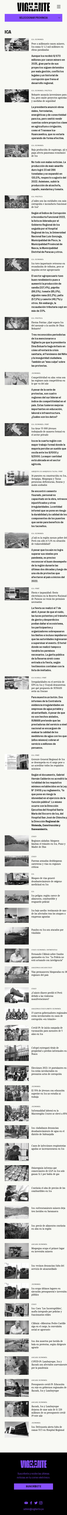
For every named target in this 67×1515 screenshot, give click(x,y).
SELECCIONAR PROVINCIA (33, 17)
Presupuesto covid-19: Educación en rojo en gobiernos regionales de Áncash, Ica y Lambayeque (49, 1387)
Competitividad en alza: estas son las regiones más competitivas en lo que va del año (48, 380)
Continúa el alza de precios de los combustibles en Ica (48, 1190)
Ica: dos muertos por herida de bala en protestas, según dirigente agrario (48, 1344)
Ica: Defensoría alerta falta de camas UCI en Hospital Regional (47, 1428)
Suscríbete (33, 1486)
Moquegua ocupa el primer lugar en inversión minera (47, 1250)
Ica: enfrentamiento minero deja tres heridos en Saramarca (48, 1210)
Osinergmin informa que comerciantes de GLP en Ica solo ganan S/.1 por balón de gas (48, 1171)
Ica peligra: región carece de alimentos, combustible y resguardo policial (45, 898)
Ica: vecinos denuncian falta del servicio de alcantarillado (47, 1267)
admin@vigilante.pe (33, 1509)
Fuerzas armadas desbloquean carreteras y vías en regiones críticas (46, 863)
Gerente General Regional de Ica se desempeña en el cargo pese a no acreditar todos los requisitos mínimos (48, 764)
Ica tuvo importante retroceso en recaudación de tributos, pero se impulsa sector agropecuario (48, 266)
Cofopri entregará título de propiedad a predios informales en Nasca (49, 1050)
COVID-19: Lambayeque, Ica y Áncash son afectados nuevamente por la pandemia (49, 1364)
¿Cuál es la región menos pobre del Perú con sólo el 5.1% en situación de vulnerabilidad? (49, 540)
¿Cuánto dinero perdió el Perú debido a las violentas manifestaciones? (46, 995)
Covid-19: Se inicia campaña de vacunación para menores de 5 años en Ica (47, 1030)
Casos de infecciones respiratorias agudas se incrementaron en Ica (48, 1147)
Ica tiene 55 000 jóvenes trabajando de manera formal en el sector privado (48, 431)
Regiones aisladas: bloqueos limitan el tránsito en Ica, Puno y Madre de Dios (48, 843)
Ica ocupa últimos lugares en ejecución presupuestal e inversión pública (49, 1291)
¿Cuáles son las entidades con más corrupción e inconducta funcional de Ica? (48, 203)
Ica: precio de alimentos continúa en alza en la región (48, 1227)
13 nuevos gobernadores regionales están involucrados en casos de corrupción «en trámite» (49, 1015)
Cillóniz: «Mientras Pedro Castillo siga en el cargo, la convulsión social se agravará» (48, 1326)
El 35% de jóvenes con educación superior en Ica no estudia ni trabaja (48, 1093)
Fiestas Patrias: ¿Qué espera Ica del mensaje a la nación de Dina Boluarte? (47, 325)
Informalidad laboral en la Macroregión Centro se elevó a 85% (49, 1112)
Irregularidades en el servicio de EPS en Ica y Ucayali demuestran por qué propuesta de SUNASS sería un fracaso (48, 686)
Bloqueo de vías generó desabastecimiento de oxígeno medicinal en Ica (46, 881)
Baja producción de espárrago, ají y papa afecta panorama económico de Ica (49, 152)
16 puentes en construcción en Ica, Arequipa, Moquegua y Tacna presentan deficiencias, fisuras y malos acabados (49, 480)
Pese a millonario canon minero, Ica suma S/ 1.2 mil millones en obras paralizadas (48, 46)
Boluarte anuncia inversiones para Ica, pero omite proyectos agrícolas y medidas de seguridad (49, 97)
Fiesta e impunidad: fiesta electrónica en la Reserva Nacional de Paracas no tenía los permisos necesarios (49, 597)
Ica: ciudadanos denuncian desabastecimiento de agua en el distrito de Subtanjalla (47, 1131)
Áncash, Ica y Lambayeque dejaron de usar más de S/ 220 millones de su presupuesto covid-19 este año (48, 1411)
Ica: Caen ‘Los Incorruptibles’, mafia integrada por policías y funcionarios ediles (46, 1311)
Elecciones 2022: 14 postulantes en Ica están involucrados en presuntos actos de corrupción (49, 1071)
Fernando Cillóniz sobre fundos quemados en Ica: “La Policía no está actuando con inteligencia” (47, 957)
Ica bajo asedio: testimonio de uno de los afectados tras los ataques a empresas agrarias (48, 913)
